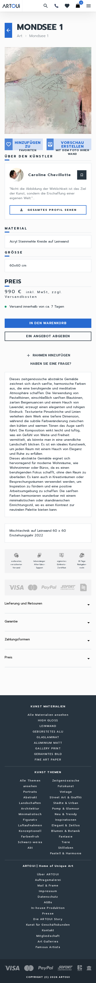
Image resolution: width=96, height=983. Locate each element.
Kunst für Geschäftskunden (48, 925)
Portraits (30, 792)
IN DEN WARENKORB (47, 323)
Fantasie (66, 836)
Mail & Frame (48, 885)
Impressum (48, 891)
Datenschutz (48, 897)
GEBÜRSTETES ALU (48, 731)
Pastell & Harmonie (66, 853)
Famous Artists (48, 947)
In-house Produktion (48, 908)
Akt (30, 848)
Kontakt (48, 930)
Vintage (66, 792)
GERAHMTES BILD (48, 754)
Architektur (30, 808)
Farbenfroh (30, 836)
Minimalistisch (30, 814)
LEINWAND (48, 726)
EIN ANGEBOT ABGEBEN (48, 336)
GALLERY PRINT (48, 748)
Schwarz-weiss (30, 842)
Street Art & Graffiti (66, 797)
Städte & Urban (66, 803)
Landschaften (30, 803)
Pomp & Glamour (66, 808)
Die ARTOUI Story (47, 919)
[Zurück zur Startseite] (11, 6)
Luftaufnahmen (30, 825)
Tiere (66, 842)
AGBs (48, 902)
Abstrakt (30, 797)
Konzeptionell (30, 831)
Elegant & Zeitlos (66, 825)
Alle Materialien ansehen (48, 715)
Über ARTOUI (48, 874)
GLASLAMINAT (48, 737)
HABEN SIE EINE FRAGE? (50, 363)
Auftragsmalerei (48, 880)
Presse (48, 913)
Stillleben (66, 848)
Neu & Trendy (66, 814)
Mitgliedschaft (48, 936)
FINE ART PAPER (48, 759)
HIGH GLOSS (48, 720)
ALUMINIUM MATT (48, 743)
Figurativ (30, 820)
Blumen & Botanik (65, 831)
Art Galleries (48, 941)
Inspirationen (66, 820)
